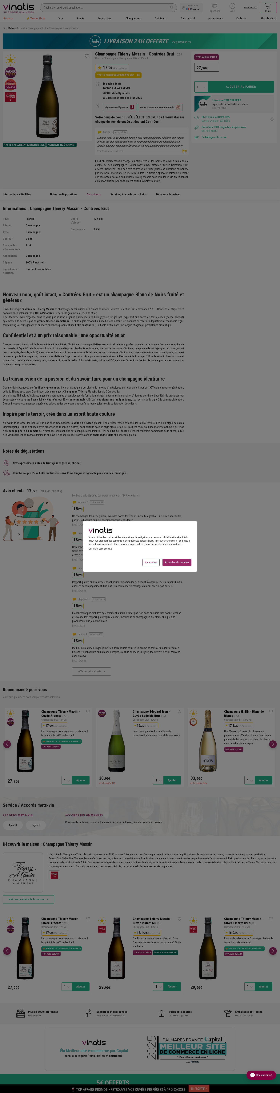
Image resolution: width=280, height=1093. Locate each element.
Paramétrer (151, 562)
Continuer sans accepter (101, 548)
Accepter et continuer (177, 562)
